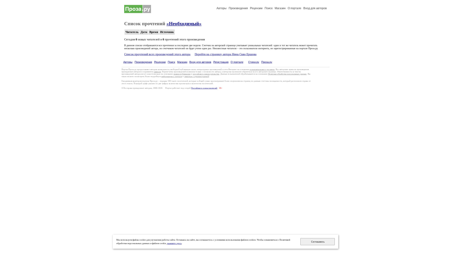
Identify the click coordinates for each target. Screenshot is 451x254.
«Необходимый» (184, 23)
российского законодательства (206, 74)
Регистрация (220, 62)
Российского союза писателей (204, 88)
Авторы (222, 8)
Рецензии (256, 8)
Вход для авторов (315, 8)
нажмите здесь (174, 243)
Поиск (269, 8)
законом (157, 72)
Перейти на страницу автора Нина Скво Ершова (226, 54)
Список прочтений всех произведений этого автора (157, 54)
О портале (237, 62)
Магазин (280, 8)
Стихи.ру (253, 62)
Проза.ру (266, 62)
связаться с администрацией (196, 76)
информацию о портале (171, 76)
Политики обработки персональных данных (287, 74)
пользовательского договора (262, 69)
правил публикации (182, 74)
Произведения (238, 8)
